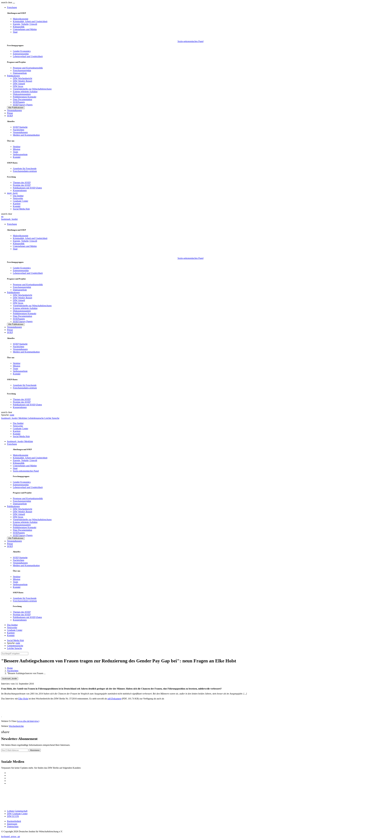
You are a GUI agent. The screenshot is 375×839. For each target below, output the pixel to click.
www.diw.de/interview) (28, 721)
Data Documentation (22, 99)
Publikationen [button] (13, 75)
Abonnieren (35, 750)
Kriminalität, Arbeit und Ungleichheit (30, 21)
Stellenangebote (20, 154)
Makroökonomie (20, 19)
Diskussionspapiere (22, 94)
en (2, 216)
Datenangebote (20, 73)
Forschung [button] (12, 7)
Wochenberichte (16, 726)
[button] (7, 2)
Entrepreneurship (21, 54)
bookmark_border (9, 219)
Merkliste (20, 441)
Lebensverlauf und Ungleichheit (28, 56)
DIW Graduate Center (17, 813)
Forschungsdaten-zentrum (25, 171)
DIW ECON (13, 816)
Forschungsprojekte (22, 70)
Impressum (12, 824)
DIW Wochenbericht (22, 78)
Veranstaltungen (14, 110)
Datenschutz (12, 826)
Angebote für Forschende (24, 168)
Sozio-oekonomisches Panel (190, 41)
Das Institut (18, 195)
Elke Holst (23, 698)
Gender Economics (22, 51)
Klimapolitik (18, 26)
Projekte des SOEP (22, 185)
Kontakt (16, 157)
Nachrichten (18, 129)
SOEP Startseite (20, 127)
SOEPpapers (19, 102)
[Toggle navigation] (14, 3)
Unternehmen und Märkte (25, 29)
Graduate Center (20, 201)
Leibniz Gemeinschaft (17, 811)
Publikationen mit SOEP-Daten (27, 188)
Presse (10, 113)
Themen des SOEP (22, 182)
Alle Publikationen (15, 108)
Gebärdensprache (15, 645)
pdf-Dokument (114, 698)
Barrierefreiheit (14, 821)
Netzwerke (18, 198)
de (13, 415)
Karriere (17, 203)
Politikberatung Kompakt (24, 97)
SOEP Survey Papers (23, 104)
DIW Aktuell (19, 83)
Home (10, 668)
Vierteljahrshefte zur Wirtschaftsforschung (32, 89)
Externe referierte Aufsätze (25, 91)
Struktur (16, 146)
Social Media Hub (21, 209)
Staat (15, 32)
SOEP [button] (10, 115)
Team (15, 152)
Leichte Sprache (14, 648)
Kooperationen (20, 190)
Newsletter (6, 755)
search (4, 2)
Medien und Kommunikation (26, 135)
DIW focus (18, 86)
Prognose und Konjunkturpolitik (28, 68)
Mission (16, 149)
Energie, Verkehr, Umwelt (25, 24)
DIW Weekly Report (22, 81)
